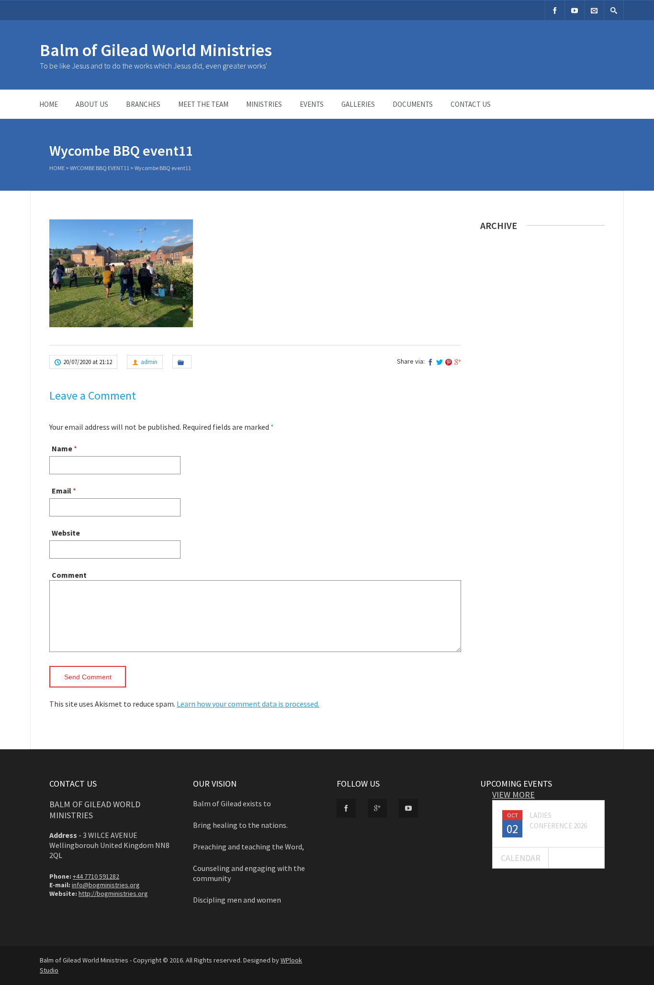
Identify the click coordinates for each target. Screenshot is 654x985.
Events (312, 104)
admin (149, 362)
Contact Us (471, 104)
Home (48, 104)
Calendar (521, 857)
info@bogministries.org (106, 885)
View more (513, 794)
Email (61, 490)
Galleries (358, 104)
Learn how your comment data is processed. (248, 704)
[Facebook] (554, 10)
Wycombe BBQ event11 (99, 168)
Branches (143, 104)
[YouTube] (574, 10)
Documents (413, 104)
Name (62, 448)
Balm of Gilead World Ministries (156, 50)
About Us (92, 104)
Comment (69, 575)
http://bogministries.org (113, 893)
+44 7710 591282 (96, 876)
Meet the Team (203, 104)
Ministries (264, 104)
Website (66, 533)
